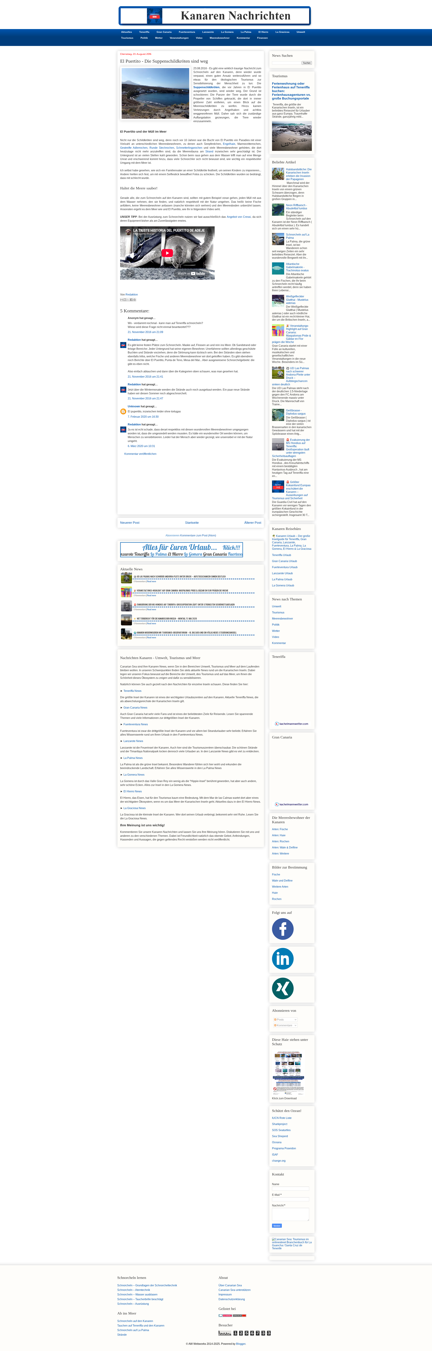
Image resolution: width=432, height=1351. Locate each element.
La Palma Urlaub (282, 579)
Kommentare (284, 1025)
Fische (276, 874)
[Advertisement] (190, 488)
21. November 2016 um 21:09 (145, 332)
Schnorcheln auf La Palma (133, 1330)
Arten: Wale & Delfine (285, 847)
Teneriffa (144, 32)
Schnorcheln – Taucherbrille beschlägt (140, 1299)
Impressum (225, 1294)
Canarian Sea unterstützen (235, 1289)
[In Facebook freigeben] (131, 299)
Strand (210, 151)
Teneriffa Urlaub (281, 555)
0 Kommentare (140, 581)
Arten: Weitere (280, 853)
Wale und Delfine (282, 880)
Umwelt (301, 32)
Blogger (240, 1343)
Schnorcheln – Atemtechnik (133, 1289)
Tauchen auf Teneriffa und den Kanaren (140, 1325)
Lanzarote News (133, 741)
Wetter (159, 37)
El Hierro (263, 32)
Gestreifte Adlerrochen (133, 147)
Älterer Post (252, 522)
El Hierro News (133, 791)
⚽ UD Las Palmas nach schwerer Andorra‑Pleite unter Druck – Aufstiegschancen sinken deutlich (180, 576)
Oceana (276, 1142)
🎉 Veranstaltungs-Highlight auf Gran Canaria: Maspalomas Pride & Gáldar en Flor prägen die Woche (181, 590)
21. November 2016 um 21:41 (145, 376)
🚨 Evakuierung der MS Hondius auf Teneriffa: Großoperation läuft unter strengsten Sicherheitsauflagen (184, 604)
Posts (280, 1019)
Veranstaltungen (179, 37)
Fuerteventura (187, 32)
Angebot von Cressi (239, 216)
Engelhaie (229, 143)
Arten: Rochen (280, 841)
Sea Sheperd (280, 1136)
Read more (151, 581)
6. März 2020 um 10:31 (141, 446)
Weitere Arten (280, 886)
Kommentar (243, 37)
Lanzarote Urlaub (282, 573)
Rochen (276, 899)
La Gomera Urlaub (283, 585)
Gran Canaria (164, 32)
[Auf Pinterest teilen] (134, 299)
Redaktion (134, 339)
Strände (122, 1334)
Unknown (134, 406)
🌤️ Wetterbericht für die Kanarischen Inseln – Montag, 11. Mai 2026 (165, 618)
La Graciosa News (135, 808)
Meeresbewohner (220, 37)
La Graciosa (282, 32)
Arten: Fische (280, 829)
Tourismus (127, 37)
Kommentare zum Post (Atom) (198, 535)
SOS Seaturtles (281, 1130)
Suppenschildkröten (206, 87)
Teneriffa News (132, 690)
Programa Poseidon (284, 1148)
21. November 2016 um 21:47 (145, 398)
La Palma (246, 32)
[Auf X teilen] (128, 299)
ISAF (275, 1154)
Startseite (192, 522)
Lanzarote (208, 32)
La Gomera (227, 32)
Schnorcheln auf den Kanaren (135, 1321)
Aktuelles (126, 32)
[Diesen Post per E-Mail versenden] (121, 299)
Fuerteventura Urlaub (285, 567)
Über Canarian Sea (230, 1285)
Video (199, 37)
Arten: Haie (279, 835)
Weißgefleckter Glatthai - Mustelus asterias (297, 299)
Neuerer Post (129, 522)
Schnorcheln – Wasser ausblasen (137, 1294)
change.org (279, 1160)
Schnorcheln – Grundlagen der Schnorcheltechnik (147, 1285)
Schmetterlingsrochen (189, 147)
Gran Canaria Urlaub (284, 561)
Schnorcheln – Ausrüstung (133, 1303)
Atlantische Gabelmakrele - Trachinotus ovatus (297, 267)
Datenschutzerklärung (232, 1299)
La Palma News (133, 758)
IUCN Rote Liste (282, 1118)
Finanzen (262, 37)
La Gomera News (134, 774)
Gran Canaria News (135, 707)
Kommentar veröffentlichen (140, 453)
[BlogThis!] (125, 299)
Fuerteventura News (136, 724)
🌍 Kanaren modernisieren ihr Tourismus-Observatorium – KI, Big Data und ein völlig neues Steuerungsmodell (185, 632)
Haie (275, 892)
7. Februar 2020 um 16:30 (143, 416)
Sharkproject (279, 1124)
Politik (144, 37)
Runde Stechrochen (162, 147)
